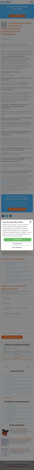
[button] (17, 247)
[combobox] (30, 222)
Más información (18, 236)
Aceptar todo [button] (17, 239)
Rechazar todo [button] (17, 243)
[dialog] (17, 235)
